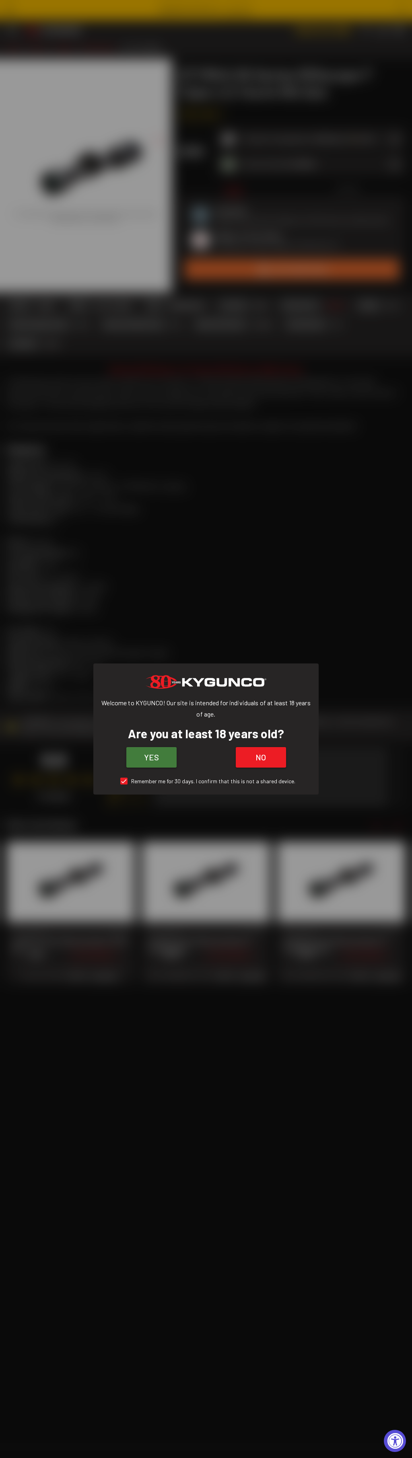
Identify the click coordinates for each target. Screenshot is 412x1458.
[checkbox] (206, 781)
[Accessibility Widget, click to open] (395, 1441)
